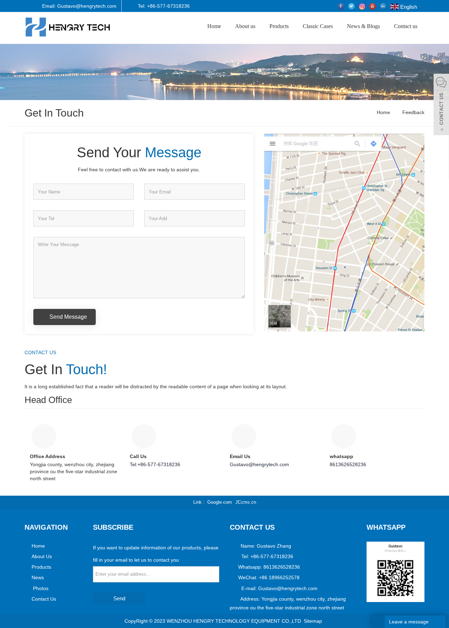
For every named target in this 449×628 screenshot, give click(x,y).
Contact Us (44, 599)
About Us (42, 556)
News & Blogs (363, 26)
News (38, 577)
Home (214, 26)
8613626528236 (348, 464)
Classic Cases (318, 26)
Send (119, 598)
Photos (40, 588)
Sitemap (313, 621)
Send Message (67, 317)
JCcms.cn (245, 502)
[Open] (441, 105)
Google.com (219, 502)
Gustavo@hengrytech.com (259, 464)
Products (279, 26)
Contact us (405, 26)
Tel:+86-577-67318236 (155, 464)
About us (245, 26)
